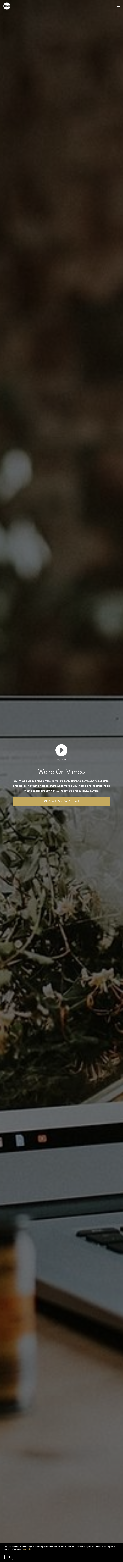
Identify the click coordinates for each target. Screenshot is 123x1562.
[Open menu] (118, 5)
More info (26, 1549)
